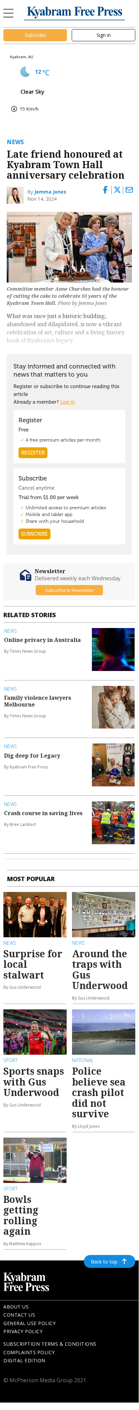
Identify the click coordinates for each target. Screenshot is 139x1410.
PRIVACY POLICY (22, 1331)
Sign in (104, 35)
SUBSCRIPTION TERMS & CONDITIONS (50, 1344)
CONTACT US (19, 1315)
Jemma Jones (50, 191)
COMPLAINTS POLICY (29, 1352)
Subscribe (35, 35)
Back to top (104, 1261)
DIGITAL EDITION (24, 1360)
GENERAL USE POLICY (29, 1323)
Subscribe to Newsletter (69, 590)
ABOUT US (16, 1306)
